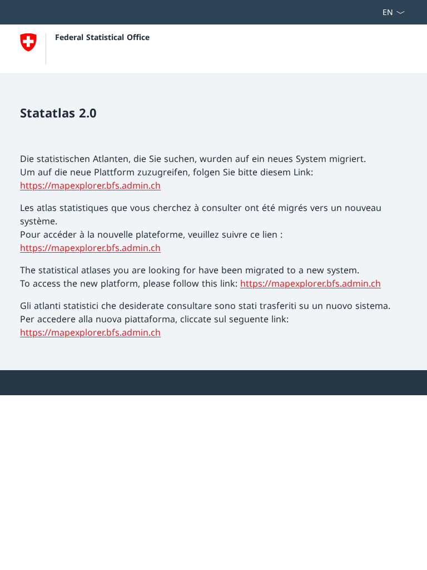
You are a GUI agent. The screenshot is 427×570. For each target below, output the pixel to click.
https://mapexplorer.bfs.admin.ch (90, 185)
